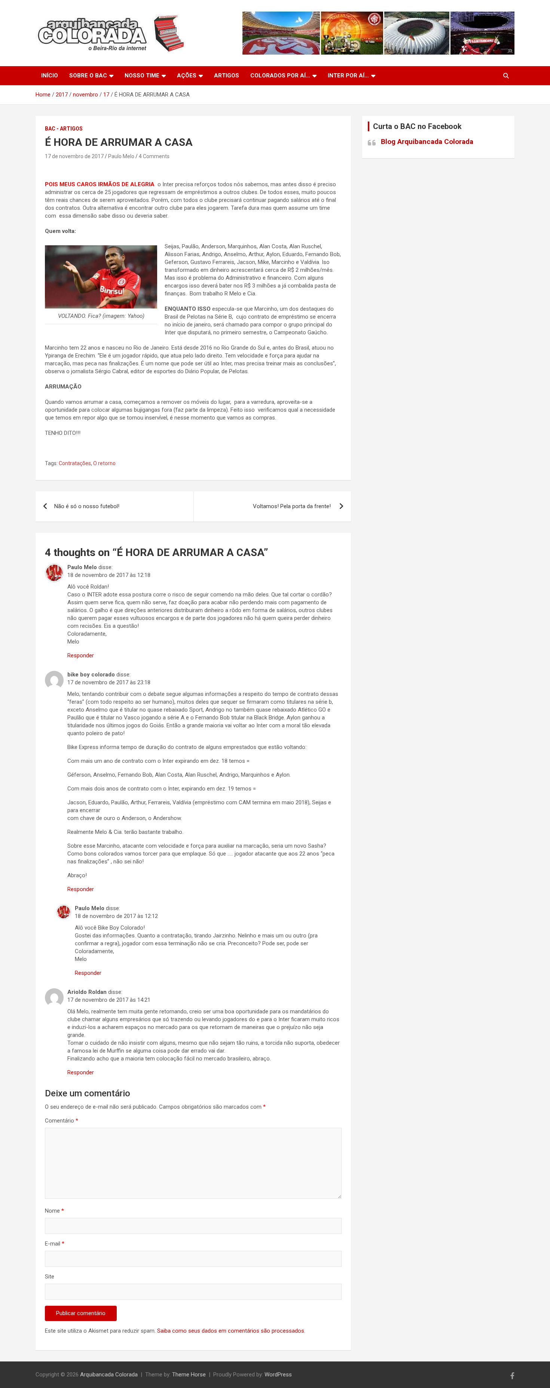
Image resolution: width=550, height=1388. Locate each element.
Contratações (75, 463)
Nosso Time (142, 75)
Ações (186, 75)
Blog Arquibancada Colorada (427, 141)
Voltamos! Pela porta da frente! (292, 506)
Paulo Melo (121, 156)
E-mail (54, 1243)
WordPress (278, 1374)
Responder (80, 655)
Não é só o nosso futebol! (87, 506)
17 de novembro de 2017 (74, 156)
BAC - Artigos (64, 129)
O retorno (104, 463)
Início (49, 75)
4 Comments (154, 156)
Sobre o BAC (88, 75)
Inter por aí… (348, 75)
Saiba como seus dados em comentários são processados (230, 1330)
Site (49, 1276)
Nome (54, 1210)
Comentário (61, 1120)
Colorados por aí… (280, 75)
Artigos (226, 75)
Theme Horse (189, 1374)
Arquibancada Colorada (109, 1374)
